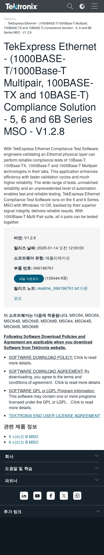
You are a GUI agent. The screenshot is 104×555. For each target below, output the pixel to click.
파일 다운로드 (29, 278)
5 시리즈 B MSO (23, 436)
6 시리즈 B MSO (23, 442)
